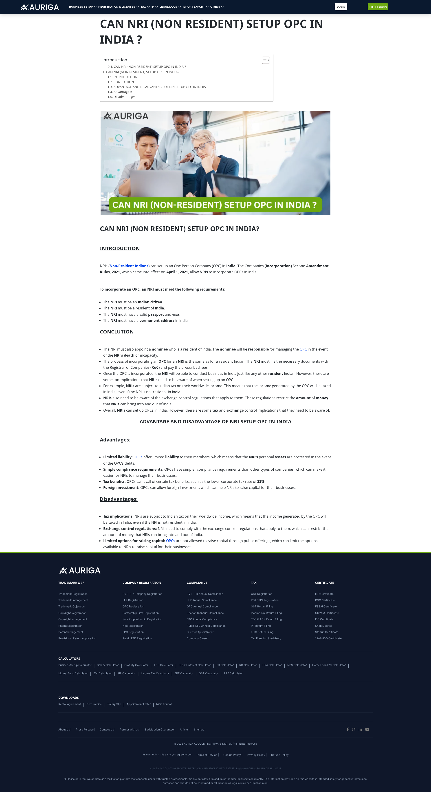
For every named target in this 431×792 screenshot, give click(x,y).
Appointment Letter (139, 704)
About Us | (64, 729)
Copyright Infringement (72, 619)
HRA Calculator (272, 665)
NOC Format (164, 704)
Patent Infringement (70, 632)
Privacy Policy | (257, 755)
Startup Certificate (326, 632)
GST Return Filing (262, 606)
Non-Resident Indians (129, 265)
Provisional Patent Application (77, 638)
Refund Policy (280, 755)
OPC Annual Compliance (202, 606)
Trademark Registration (73, 594)
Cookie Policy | (232, 755)
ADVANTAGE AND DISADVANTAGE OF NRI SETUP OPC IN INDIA (160, 87)
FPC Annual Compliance (202, 619)
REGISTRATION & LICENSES (116, 6)
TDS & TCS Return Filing (266, 619)
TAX (143, 6)
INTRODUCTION (125, 77)
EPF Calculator (184, 673)
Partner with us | (130, 729)
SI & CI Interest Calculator (195, 665)
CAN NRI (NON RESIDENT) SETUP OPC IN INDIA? (142, 72)
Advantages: (123, 92)
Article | (184, 729)
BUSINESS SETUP (81, 6)
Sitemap (199, 729)
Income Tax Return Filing (266, 613)
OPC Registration (133, 606)
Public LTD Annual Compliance (206, 625)
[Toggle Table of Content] (264, 60)
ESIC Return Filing (262, 632)
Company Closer (197, 638)
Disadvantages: (125, 97)
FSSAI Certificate (326, 606)
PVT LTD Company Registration (142, 594)
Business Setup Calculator (74, 665)
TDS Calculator (163, 665)
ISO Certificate (324, 594)
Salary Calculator (108, 665)
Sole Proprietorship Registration (142, 619)
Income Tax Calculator (155, 673)
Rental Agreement (69, 704)
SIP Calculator (126, 673)
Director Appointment (200, 632)
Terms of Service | (207, 755)
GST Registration (261, 594)
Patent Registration (70, 625)
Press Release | (85, 729)
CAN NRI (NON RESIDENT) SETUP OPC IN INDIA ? (150, 66)
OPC (303, 349)
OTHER (215, 6)
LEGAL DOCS (168, 6)
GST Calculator (208, 673)
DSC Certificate (325, 600)
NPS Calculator (297, 665)
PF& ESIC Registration (265, 600)
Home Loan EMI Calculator (329, 665)
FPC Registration (133, 632)
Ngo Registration (133, 625)
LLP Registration (133, 600)
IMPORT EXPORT (194, 6)
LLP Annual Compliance (202, 600)
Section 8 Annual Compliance (205, 613)
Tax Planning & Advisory (266, 638)
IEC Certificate (324, 619)
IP (153, 6)
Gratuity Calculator (136, 665)
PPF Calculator (233, 673)
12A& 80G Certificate (328, 638)
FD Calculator (225, 665)
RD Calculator (248, 665)
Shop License (323, 625)
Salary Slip (114, 704)
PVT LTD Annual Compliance (205, 594)
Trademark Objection (71, 606)
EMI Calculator (102, 673)
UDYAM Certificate (327, 613)
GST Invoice (94, 704)
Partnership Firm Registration (141, 613)
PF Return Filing (261, 625)
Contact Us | (107, 729)
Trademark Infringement (73, 600)
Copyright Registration (72, 613)
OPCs (138, 456)
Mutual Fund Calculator (73, 673)
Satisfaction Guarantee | (160, 729)
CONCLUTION (124, 82)
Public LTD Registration (137, 638)
